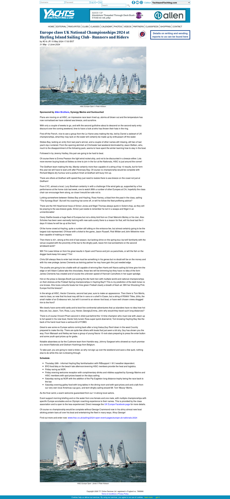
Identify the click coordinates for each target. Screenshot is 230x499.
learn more (148, 497)
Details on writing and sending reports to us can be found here (170, 35)
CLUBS (85, 26)
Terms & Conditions (109, 493)
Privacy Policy (123, 493)
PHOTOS (118, 26)
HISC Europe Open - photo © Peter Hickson (93, 483)
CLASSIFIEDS (152, 26)
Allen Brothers (62, 112)
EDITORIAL (61, 26)
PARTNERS (138, 26)
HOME (51, 26)
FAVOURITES (74, 26)
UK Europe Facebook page (117, 404)
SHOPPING (165, 26)
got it (158, 497)
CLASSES (95, 26)
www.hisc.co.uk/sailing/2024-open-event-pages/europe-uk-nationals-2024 (102, 417)
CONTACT (177, 26)
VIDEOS (127, 26)
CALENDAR (106, 26)
